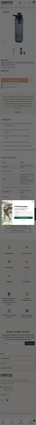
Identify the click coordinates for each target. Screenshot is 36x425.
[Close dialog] (33, 202)
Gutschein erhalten (23, 217)
